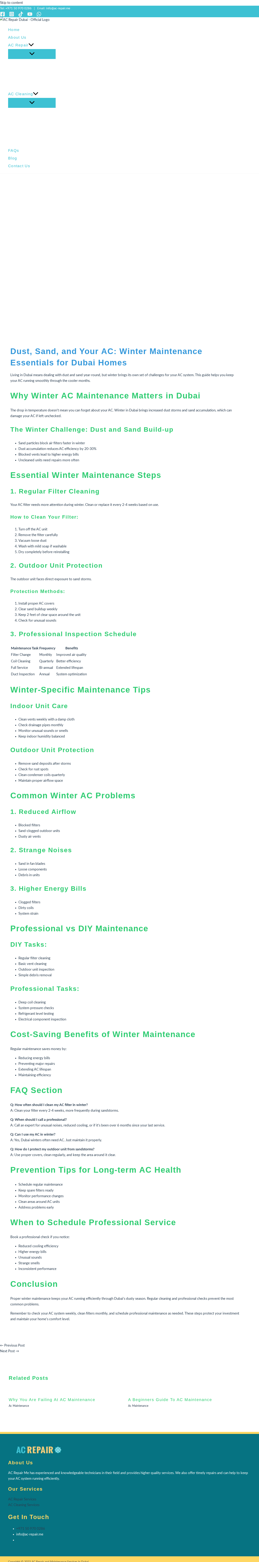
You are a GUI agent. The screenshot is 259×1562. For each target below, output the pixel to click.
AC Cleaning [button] (20, 94)
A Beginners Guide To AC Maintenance (170, 1399)
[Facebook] (2, 15)
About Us (17, 37)
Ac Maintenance (19, 1406)
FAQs (13, 150)
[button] (31, 45)
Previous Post (12, 1345)
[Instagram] (11, 15)
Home (14, 30)
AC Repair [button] (18, 45)
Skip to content (11, 2)
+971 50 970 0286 (18, 8)
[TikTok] (20, 15)
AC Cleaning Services (23, 1505)
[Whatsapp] (38, 15)
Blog (12, 158)
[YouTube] (29, 15)
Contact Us (19, 166)
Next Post (9, 1351)
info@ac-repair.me (58, 8)
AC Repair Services (22, 1499)
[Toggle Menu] (32, 54)
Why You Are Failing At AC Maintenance (52, 1399)
